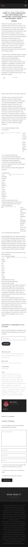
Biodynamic (9, 374)
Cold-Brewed (17, 377)
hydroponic (14, 387)
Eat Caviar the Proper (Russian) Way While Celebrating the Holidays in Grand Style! (13, 355)
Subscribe (6, 343)
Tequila (22, 391)
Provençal (16, 389)
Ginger (20, 383)
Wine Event (5, 368)
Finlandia (20, 379)
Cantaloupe (11, 376)
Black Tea (17, 374)
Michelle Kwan (19, 11)
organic (10, 389)
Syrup (17, 391)
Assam (3, 374)
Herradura (9, 385)
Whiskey (4, 394)
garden (4, 383)
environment (6, 379)
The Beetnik (5, 393)
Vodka (20, 393)
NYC (6, 389)
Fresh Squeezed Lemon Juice (14, 381)
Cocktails (10, 377)
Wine (8, 394)
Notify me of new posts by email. (12, 476)
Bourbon (4, 376)
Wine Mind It (14, 494)
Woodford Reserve (17, 394)
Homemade (17, 385)
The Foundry (13, 393)
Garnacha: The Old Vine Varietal (12, 363)
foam (3, 381)
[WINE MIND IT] (3, 6)
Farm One (13, 379)
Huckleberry (6, 387)
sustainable (11, 391)
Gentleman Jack (12, 383)
